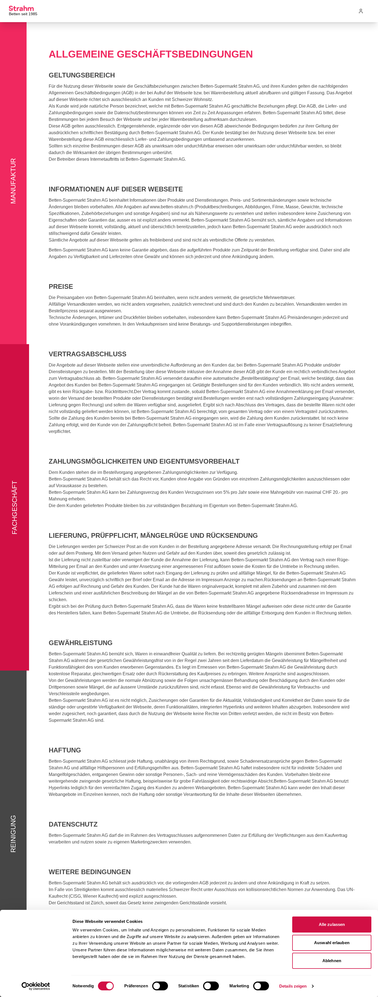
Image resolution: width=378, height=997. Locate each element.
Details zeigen (293, 986)
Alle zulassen (332, 924)
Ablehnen (331, 960)
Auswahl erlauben (331, 942)
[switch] (160, 986)
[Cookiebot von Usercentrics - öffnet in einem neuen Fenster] (36, 986)
